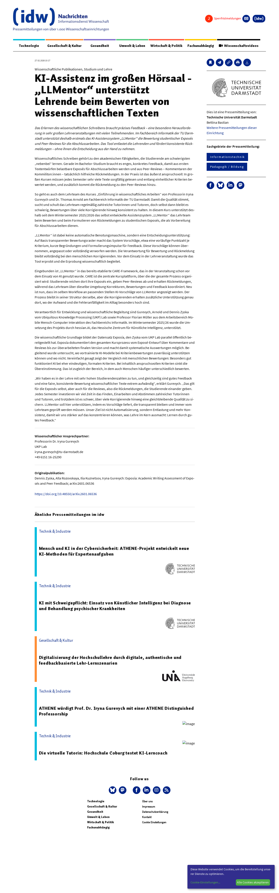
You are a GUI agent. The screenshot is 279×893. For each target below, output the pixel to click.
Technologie (29, 45)
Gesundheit (99, 45)
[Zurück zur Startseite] (61, 19)
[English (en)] (246, 18)
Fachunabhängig (200, 45)
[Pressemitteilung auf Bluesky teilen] (220, 185)
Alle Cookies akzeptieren (253, 882)
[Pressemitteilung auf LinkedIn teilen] (230, 185)
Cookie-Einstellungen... (205, 882)
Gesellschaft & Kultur (64, 45)
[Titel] (210, 62)
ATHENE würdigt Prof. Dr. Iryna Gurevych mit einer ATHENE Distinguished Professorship (116, 711)
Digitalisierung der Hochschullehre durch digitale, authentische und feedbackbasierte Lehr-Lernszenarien (110, 660)
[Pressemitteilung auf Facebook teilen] (210, 185)
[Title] (229, 62)
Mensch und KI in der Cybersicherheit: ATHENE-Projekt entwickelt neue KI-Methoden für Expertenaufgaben (114, 551)
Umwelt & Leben (132, 45)
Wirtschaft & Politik (166, 45)
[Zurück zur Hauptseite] (259, 18)
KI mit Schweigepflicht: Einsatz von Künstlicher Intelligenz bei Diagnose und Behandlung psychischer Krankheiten (115, 606)
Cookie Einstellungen (154, 822)
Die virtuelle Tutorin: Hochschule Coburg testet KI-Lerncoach (103, 753)
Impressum (148, 806)
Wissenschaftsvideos (241, 45)
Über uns (147, 801)
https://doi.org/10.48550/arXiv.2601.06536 (66, 494)
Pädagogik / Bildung (227, 167)
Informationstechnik (227, 157)
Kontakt (146, 817)
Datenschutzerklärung (155, 812)
